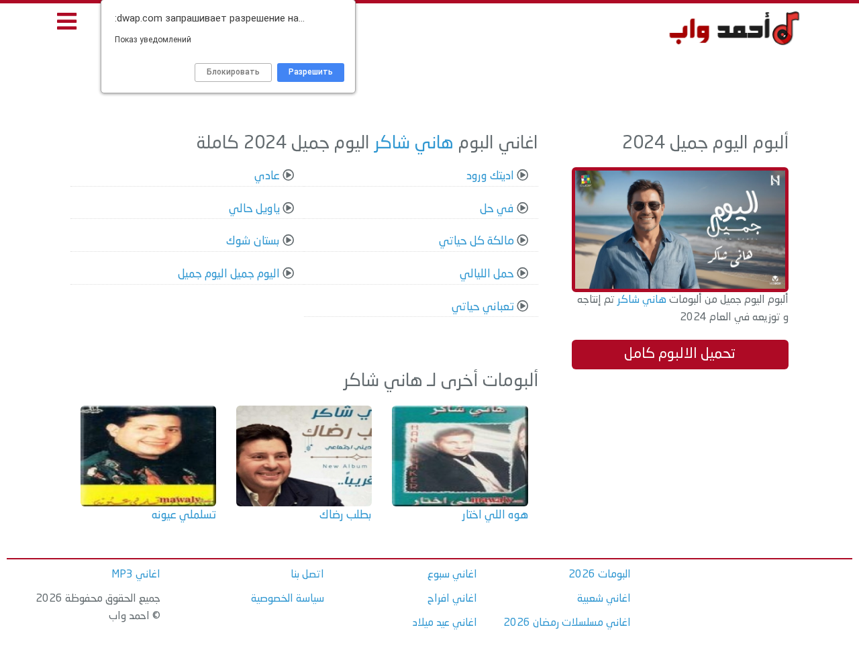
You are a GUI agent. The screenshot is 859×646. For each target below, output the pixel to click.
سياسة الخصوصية (287, 599)
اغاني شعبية (604, 599)
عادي (267, 176)
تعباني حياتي (483, 307)
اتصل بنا (307, 574)
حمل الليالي (487, 274)
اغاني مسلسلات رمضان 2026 (567, 623)
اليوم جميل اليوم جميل (229, 274)
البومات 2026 (599, 574)
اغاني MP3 (135, 574)
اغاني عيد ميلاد (445, 623)
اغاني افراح (452, 599)
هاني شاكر (640, 300)
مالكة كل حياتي (476, 241)
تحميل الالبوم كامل (680, 354)
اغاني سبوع (452, 574)
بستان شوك (253, 241)
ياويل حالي (254, 209)
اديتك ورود (490, 176)
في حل (497, 209)
